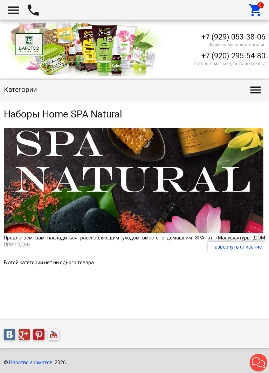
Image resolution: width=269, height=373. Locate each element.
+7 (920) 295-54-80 (233, 55)
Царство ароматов (31, 362)
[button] (258, 362)
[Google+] (26, 335)
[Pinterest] (40, 335)
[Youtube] (55, 335)
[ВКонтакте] (11, 335)
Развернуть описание (237, 247)
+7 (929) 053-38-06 (233, 37)
